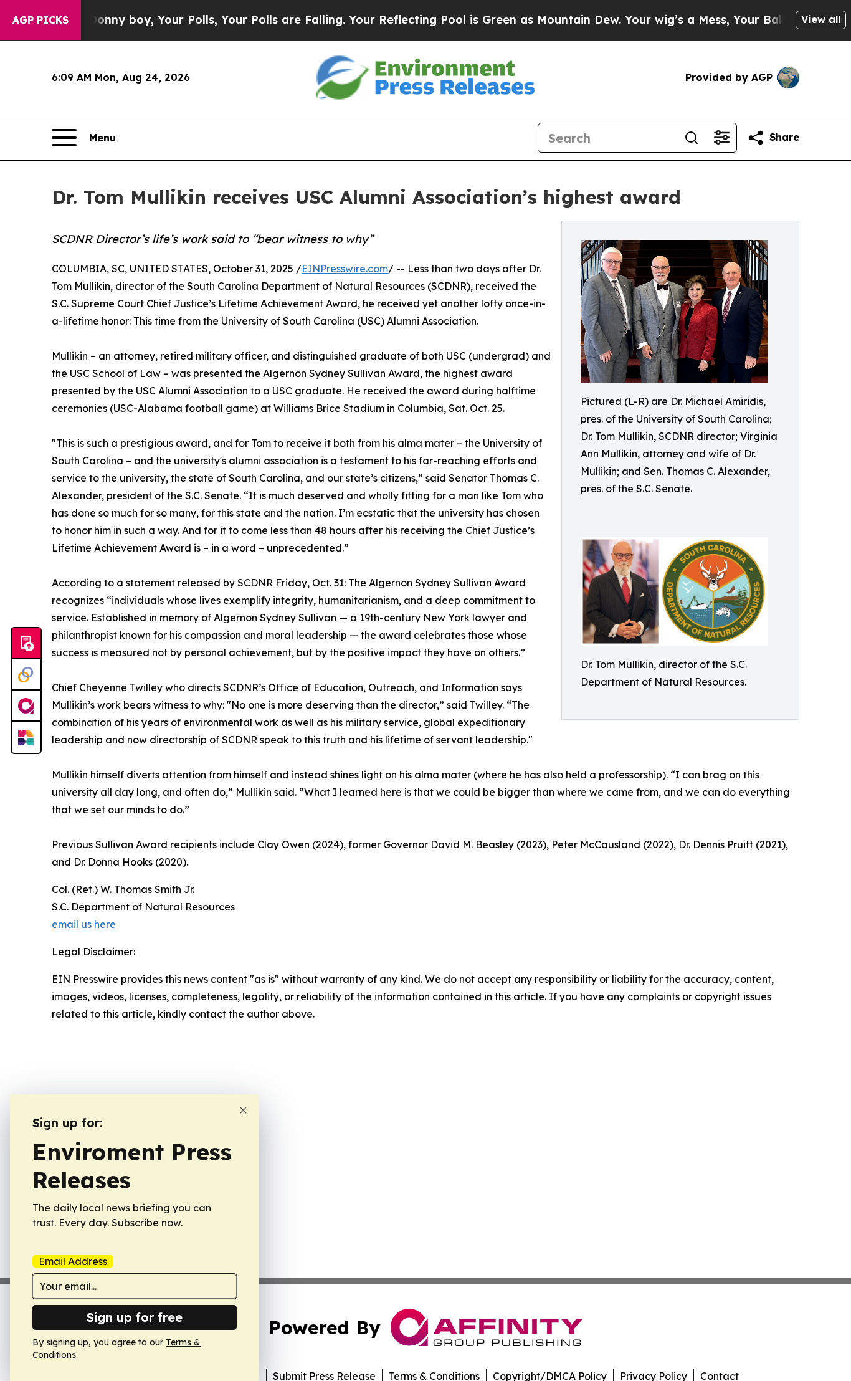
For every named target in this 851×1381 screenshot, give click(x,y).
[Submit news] (26, 643)
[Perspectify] (26, 674)
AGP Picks (40, 20)
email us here (84, 924)
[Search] (691, 137)
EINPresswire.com (345, 268)
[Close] (243, 1110)
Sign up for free (135, 1317)
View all (820, 19)
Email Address (73, 1261)
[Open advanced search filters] (721, 137)
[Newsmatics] (26, 737)
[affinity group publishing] (26, 706)
